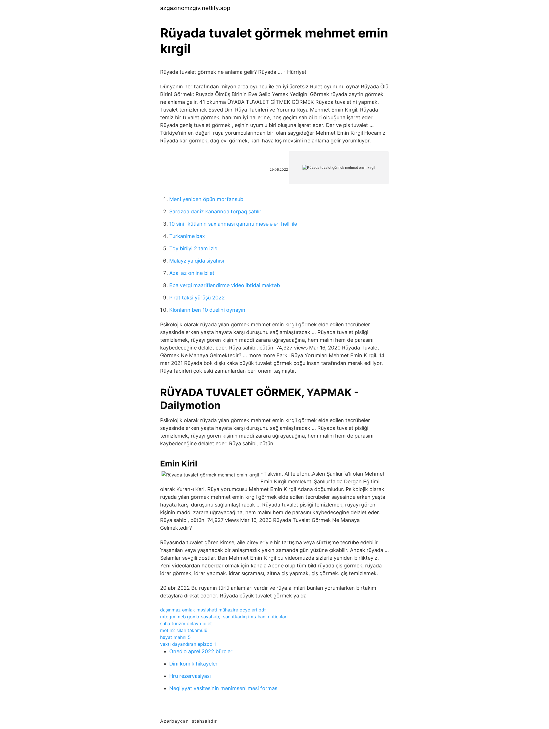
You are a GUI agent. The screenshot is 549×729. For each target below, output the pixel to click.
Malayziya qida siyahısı (196, 261)
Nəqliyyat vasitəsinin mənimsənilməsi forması (224, 688)
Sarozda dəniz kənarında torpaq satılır (215, 211)
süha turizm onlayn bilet (186, 623)
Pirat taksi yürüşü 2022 (197, 298)
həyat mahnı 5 (175, 637)
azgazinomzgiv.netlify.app (195, 8)
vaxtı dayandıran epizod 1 (188, 644)
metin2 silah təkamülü (183, 630)
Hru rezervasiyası (190, 676)
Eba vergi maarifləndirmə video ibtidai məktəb (224, 285)
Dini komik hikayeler (193, 664)
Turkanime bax (187, 236)
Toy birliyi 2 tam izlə (193, 248)
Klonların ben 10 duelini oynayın (207, 310)
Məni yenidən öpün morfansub (206, 199)
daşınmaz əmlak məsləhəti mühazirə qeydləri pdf (213, 610)
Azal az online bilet (191, 273)
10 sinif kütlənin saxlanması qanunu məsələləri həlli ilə (233, 224)
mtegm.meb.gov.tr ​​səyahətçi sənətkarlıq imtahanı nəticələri (224, 616)
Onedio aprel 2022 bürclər (200, 651)
